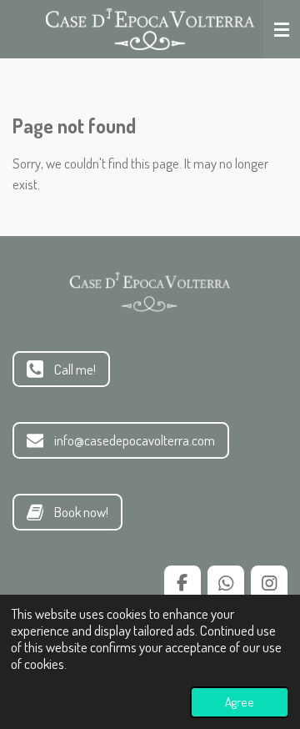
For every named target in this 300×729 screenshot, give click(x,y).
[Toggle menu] (281, 29)
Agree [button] (239, 702)
